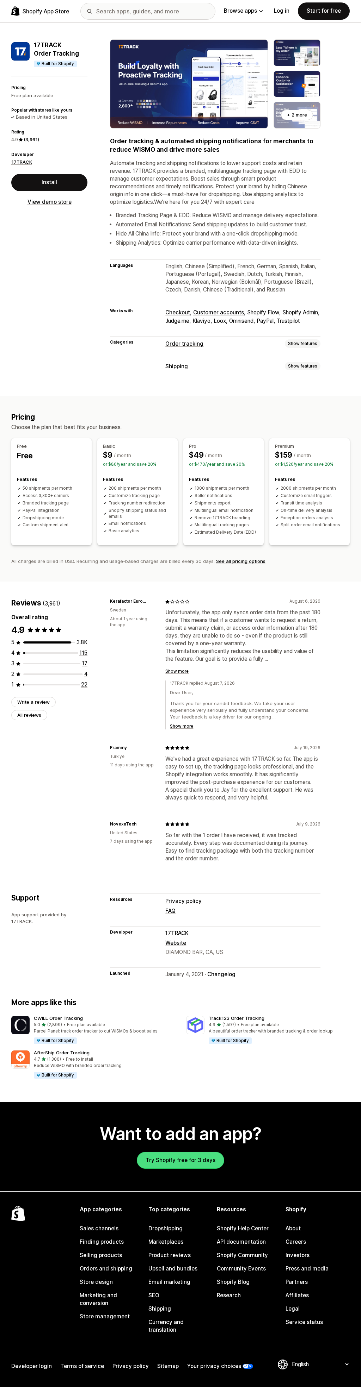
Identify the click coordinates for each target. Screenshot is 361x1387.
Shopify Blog (233, 1282)
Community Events (241, 1268)
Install (49, 182)
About (293, 1228)
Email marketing (169, 1282)
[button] (93, 1030)
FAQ (170, 911)
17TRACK (21, 162)
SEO (153, 1295)
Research (229, 1295)
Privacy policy (183, 901)
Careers (296, 1241)
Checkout (177, 312)
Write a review (33, 702)
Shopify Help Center (243, 1228)
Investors (298, 1255)
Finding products (102, 1241)
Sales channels (99, 1228)
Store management (105, 1316)
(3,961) (31, 139)
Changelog (221, 974)
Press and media (307, 1268)
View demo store (49, 202)
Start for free (324, 10)
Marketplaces (165, 1241)
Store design (96, 1282)
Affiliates (297, 1295)
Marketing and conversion (98, 1299)
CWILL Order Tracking (58, 1018)
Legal (293, 1308)
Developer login (31, 1366)
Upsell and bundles (172, 1268)
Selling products (101, 1255)
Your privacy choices (214, 1366)
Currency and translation (166, 1326)
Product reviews (169, 1255)
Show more (177, 671)
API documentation (241, 1241)
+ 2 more (297, 115)
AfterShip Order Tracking (62, 1052)
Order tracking (184, 343)
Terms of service (82, 1366)
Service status (304, 1322)
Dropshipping (165, 1228)
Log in (281, 10)
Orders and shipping (106, 1268)
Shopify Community (242, 1255)
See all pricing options (240, 561)
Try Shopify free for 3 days (180, 1160)
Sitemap (168, 1366)
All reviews (29, 715)
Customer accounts (218, 312)
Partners (297, 1282)
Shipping (176, 366)
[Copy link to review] (151, 601)
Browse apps (240, 10)
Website (175, 943)
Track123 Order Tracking (236, 1018)
